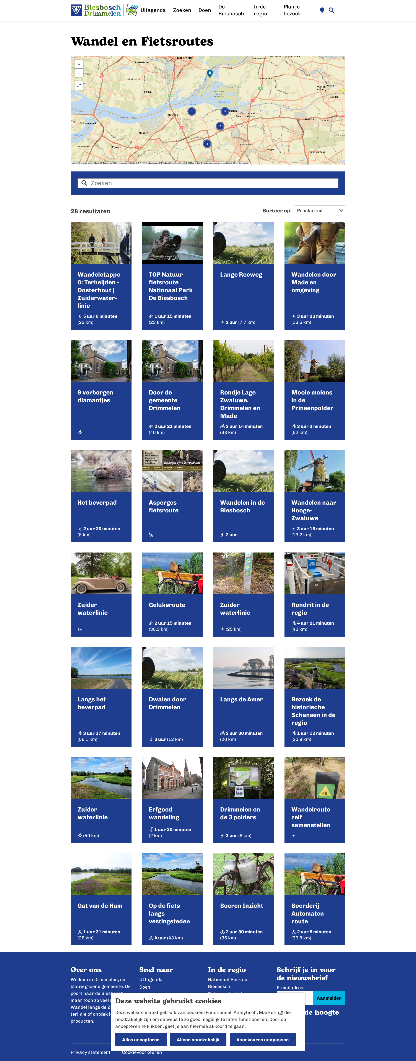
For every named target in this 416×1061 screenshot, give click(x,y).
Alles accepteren (141, 1039)
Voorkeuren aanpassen (263, 1039)
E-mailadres (290, 987)
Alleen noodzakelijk (198, 1039)
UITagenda (151, 979)
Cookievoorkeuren (142, 1052)
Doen (144, 987)
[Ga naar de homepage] (104, 10)
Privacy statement (90, 1052)
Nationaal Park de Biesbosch (227, 983)
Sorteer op (277, 210)
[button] (210, 75)
